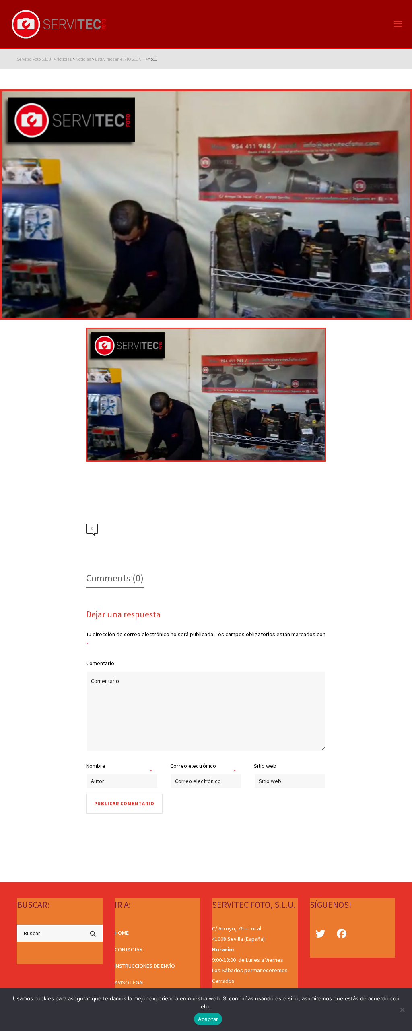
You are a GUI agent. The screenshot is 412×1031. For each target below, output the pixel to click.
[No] (402, 1010)
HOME (122, 932)
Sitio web (265, 765)
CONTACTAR (129, 949)
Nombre (95, 765)
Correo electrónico (193, 765)
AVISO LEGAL (130, 982)
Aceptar (208, 1019)
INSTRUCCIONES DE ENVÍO (145, 965)
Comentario (100, 663)
